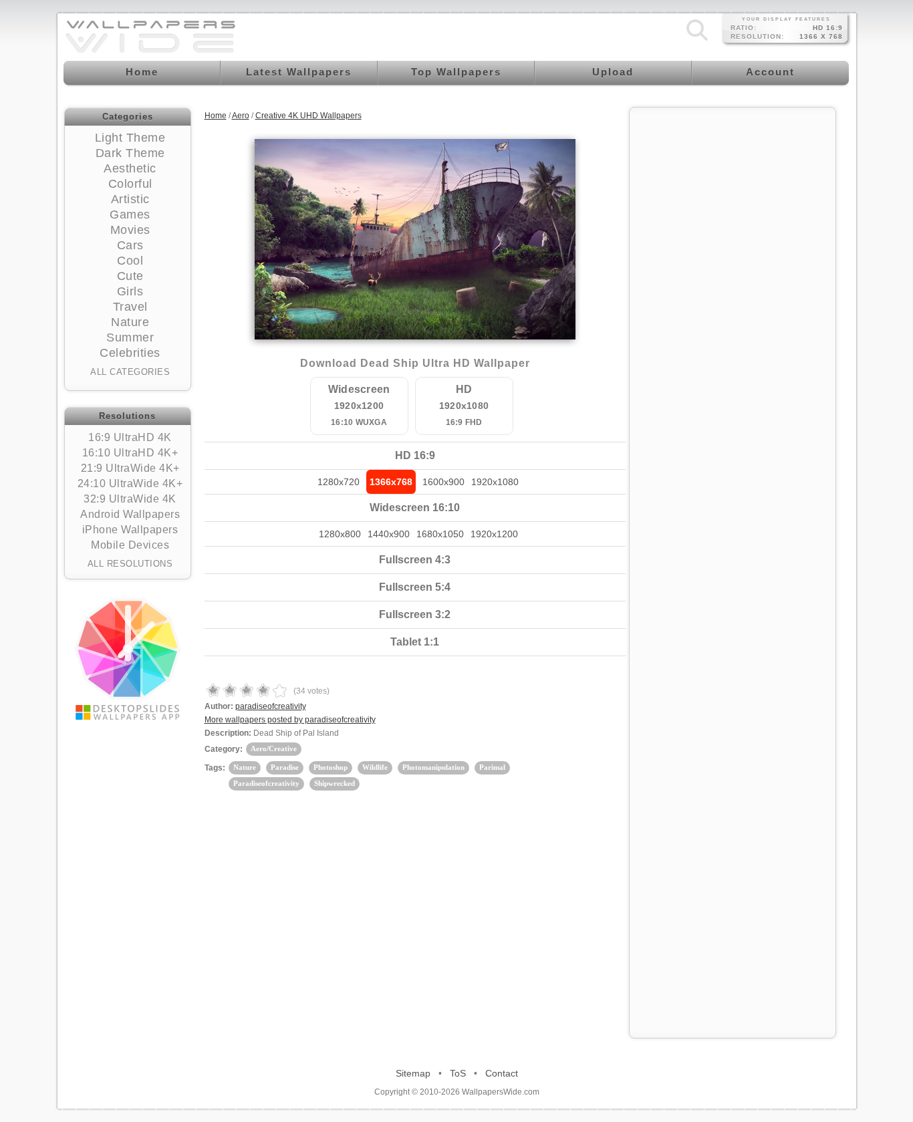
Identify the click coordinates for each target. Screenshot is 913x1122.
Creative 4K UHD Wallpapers (308, 115)
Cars (130, 245)
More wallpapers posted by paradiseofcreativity (290, 719)
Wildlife (375, 767)
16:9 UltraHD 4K (130, 437)
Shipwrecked (334, 783)
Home (216, 115)
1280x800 (340, 534)
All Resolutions (130, 564)
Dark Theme (130, 153)
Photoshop (330, 767)
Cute (130, 276)
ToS (458, 1073)
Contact (501, 1073)
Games (130, 214)
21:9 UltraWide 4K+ (130, 468)
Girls (130, 291)
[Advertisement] (732, 315)
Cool (130, 260)
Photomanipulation (433, 767)
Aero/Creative (274, 748)
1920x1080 (495, 481)
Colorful (130, 183)
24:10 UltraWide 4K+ (130, 483)
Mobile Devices (130, 545)
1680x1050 (440, 534)
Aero (240, 115)
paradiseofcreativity (270, 706)
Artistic (130, 199)
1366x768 (391, 481)
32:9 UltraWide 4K (130, 499)
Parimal (492, 767)
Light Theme (130, 137)
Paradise (285, 767)
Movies (130, 230)
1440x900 (389, 534)
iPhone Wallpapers (130, 529)
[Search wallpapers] (697, 40)
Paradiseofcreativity (266, 783)
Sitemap (413, 1073)
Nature (130, 322)
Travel (130, 306)
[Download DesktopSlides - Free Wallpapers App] (127, 658)
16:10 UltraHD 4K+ (130, 452)
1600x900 (443, 481)
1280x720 (338, 481)
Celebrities (130, 353)
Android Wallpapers (130, 514)
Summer (130, 337)
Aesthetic (130, 168)
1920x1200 (494, 534)
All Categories (130, 372)
